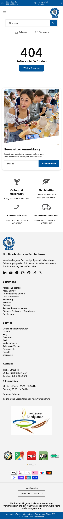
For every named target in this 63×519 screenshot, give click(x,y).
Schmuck (7, 305)
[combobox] (31, 23)
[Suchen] (53, 23)
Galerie (6, 331)
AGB (5, 340)
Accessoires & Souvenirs (15, 308)
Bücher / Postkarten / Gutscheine (19, 311)
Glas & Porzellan (11, 296)
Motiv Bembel (9, 290)
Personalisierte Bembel (14, 293)
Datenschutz (9, 349)
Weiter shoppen (31, 68)
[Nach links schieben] (1, 3)
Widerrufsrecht (10, 343)
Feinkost (7, 302)
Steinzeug (8, 299)
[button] (4, 12)
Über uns (7, 337)
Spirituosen (8, 314)
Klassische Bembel (12, 288)
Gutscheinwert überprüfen (15, 328)
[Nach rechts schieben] (61, 3)
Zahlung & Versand (12, 346)
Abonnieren (49, 163)
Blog (5, 334)
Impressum (8, 355)
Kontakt (6, 352)
